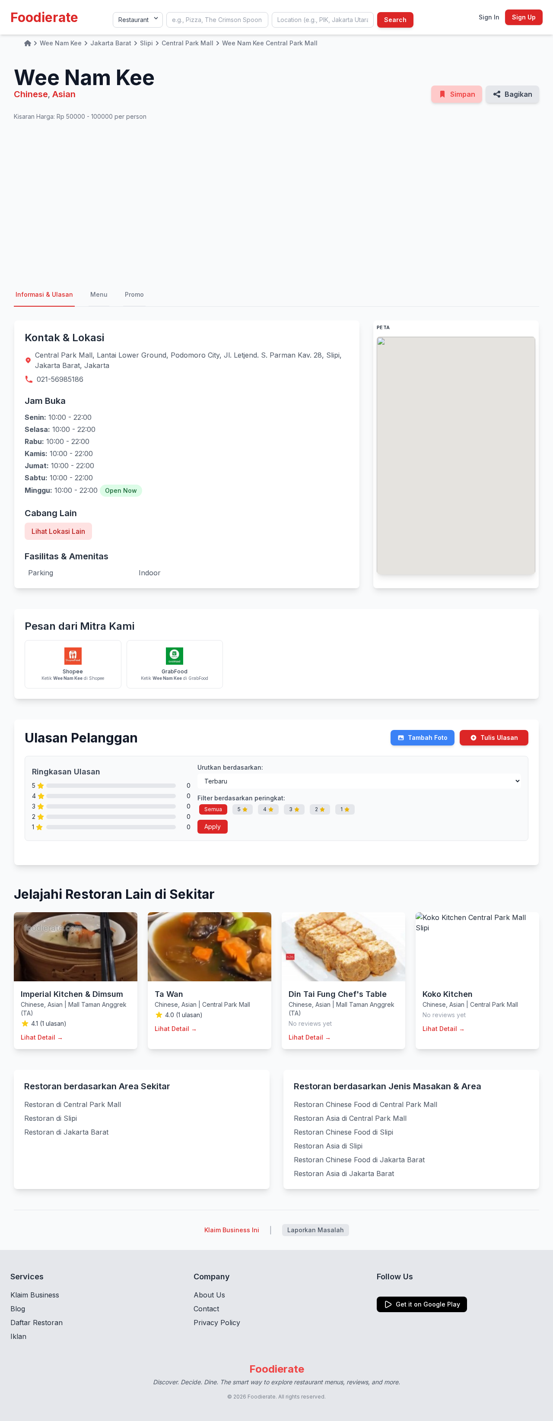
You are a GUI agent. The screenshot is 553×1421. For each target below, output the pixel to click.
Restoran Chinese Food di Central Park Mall (365, 1104)
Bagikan (518, 94)
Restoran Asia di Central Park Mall (350, 1118)
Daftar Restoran (36, 1322)
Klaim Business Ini (231, 1230)
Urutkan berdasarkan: (230, 767)
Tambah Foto (428, 737)
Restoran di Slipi (50, 1118)
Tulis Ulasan (499, 737)
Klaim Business (34, 1295)
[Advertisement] (276, 202)
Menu (99, 294)
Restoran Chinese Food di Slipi (343, 1132)
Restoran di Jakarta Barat (66, 1132)
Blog (17, 1308)
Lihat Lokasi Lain (58, 531)
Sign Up (524, 17)
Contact (206, 1308)
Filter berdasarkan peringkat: (241, 798)
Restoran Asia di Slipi (328, 1146)
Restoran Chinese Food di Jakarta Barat (359, 1159)
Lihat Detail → (42, 1037)
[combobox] (217, 20)
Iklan (18, 1336)
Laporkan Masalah (315, 1230)
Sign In (489, 17)
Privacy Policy (217, 1322)
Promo (134, 294)
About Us (209, 1295)
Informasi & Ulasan (44, 294)
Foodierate (44, 17)
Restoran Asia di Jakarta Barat (344, 1173)
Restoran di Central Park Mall (72, 1104)
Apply (212, 826)
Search (395, 19)
